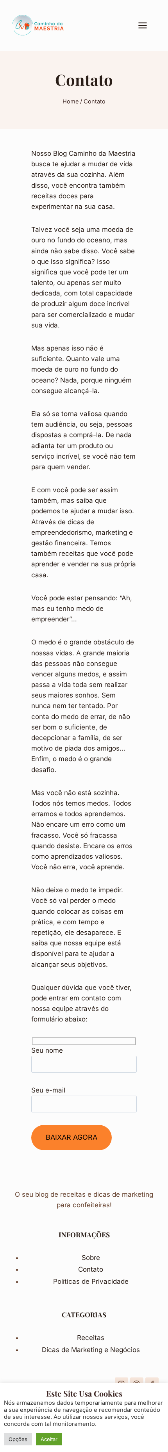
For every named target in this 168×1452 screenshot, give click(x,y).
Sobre (91, 1258)
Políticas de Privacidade (91, 1281)
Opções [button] (18, 1439)
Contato (90, 1269)
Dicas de (56, 1350)
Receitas (90, 1338)
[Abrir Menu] (146, 25)
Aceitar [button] (49, 1439)
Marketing (87, 1350)
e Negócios (122, 1350)
